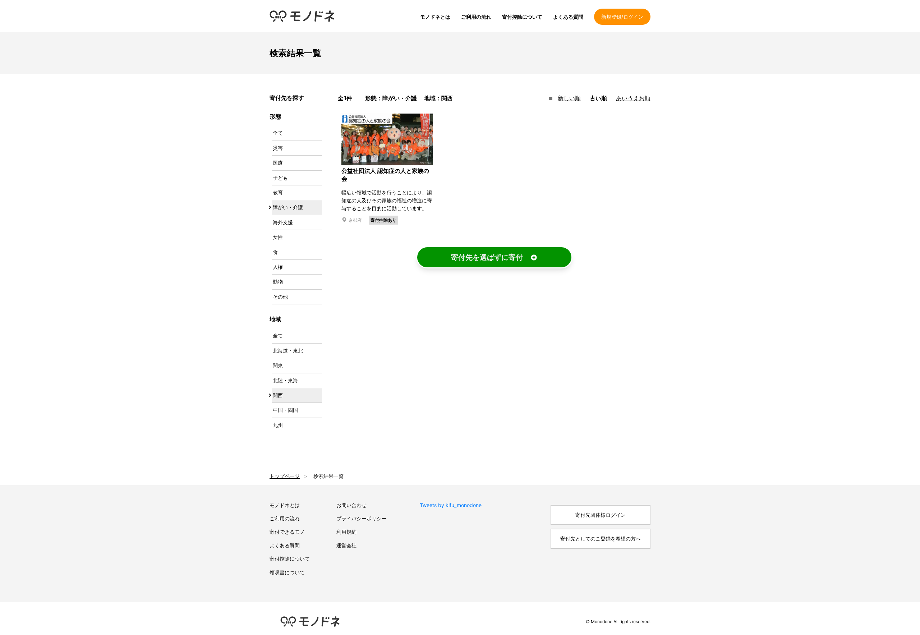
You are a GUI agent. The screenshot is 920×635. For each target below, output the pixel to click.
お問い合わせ (351, 505)
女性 (278, 237)
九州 (278, 425)
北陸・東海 (285, 380)
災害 (278, 148)
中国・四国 (285, 410)
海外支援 (283, 222)
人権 (278, 267)
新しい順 (569, 98)
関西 (278, 395)
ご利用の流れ (476, 17)
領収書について (287, 572)
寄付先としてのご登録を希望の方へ (600, 538)
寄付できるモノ (287, 532)
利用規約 (346, 532)
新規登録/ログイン (622, 17)
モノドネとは (435, 17)
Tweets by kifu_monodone (451, 505)
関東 (278, 365)
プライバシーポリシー (361, 518)
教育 (278, 192)
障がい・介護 (288, 207)
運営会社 (346, 545)
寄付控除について (522, 17)
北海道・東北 (288, 351)
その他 (280, 297)
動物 (278, 282)
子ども (280, 178)
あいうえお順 (633, 98)
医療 (278, 163)
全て (278, 133)
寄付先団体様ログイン (600, 515)
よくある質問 (568, 17)
